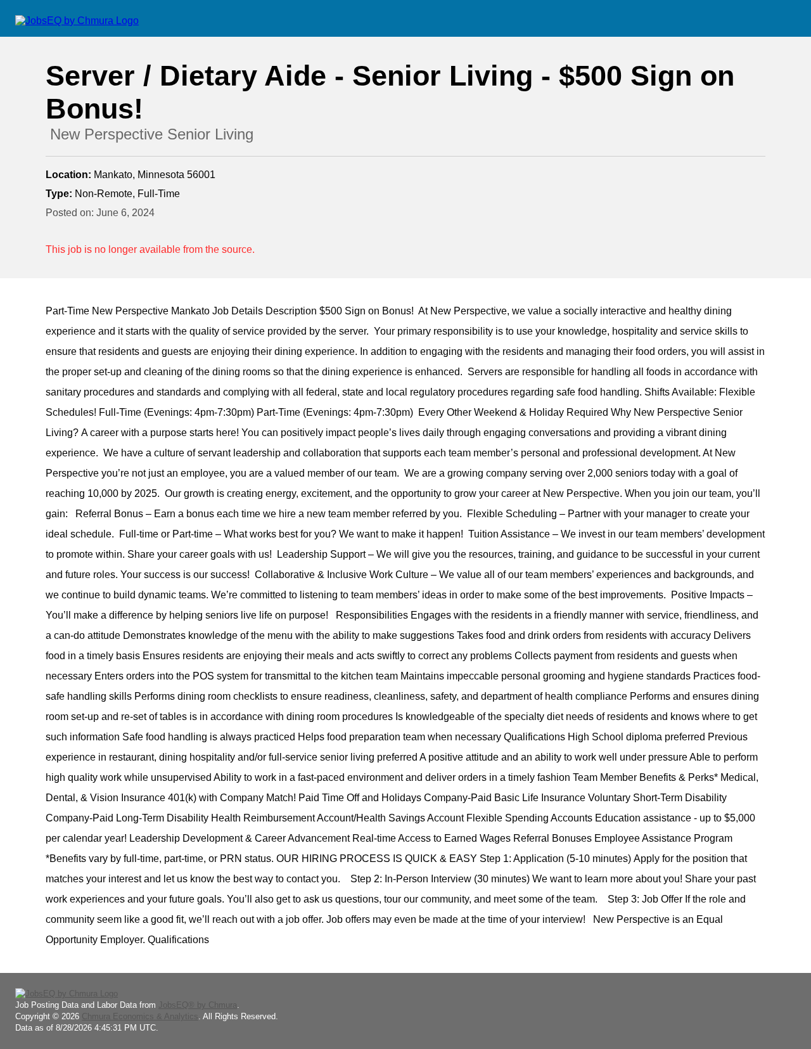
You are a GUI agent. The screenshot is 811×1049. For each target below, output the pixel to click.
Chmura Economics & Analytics (140, 1016)
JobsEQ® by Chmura (197, 1005)
